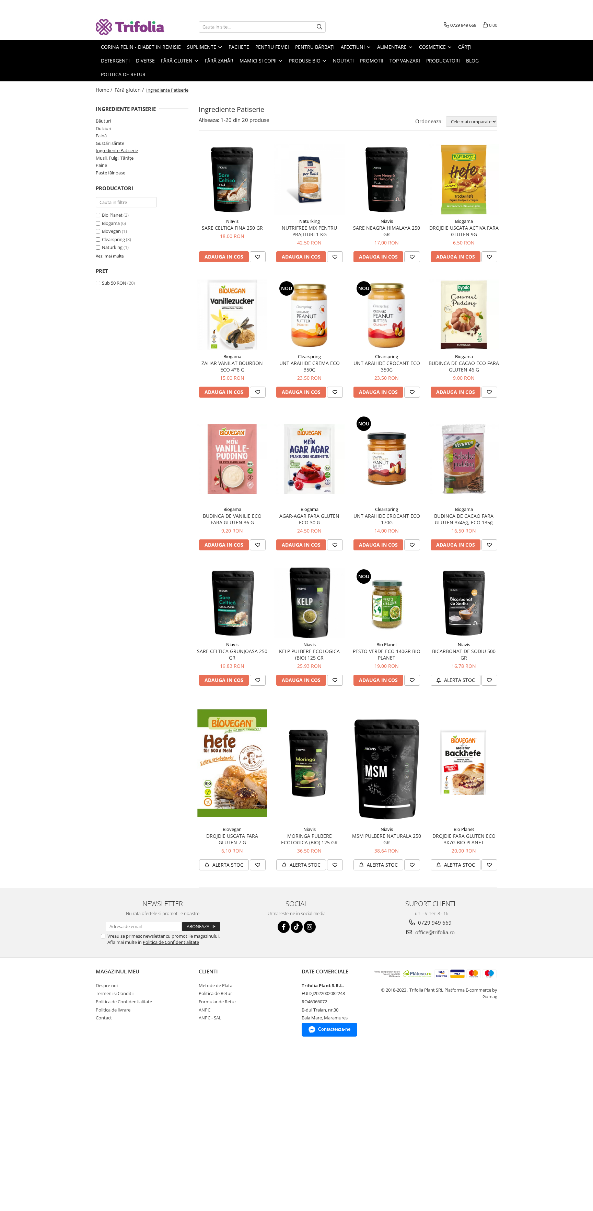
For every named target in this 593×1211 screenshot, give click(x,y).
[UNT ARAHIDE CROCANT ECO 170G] (386, 459)
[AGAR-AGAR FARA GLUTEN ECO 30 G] (309, 459)
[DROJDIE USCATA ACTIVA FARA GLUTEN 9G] (464, 179)
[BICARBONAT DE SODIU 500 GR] (464, 603)
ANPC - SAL (210, 1018)
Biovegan (111, 231)
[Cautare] (319, 27)
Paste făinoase (110, 173)
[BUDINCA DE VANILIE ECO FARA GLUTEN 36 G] (232, 459)
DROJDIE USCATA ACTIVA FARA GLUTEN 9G (464, 231)
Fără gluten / (130, 90)
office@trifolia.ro (434, 932)
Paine (101, 165)
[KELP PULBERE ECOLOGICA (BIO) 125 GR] (309, 603)
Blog (472, 60)
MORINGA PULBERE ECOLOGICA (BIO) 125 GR (309, 839)
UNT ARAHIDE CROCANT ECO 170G (386, 519)
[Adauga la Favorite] (258, 256)
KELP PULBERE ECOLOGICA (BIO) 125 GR (309, 654)
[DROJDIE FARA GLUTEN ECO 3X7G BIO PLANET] (464, 763)
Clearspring (113, 239)
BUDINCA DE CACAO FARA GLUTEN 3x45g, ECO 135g (463, 519)
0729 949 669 (434, 922)
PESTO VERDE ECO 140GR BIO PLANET (386, 654)
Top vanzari (404, 60)
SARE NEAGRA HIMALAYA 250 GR (386, 231)
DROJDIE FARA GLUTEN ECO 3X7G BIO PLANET (464, 839)
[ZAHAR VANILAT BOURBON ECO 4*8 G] (232, 314)
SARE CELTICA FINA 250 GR (232, 228)
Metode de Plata (215, 985)
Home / (105, 90)
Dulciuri (103, 128)
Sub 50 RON (114, 283)
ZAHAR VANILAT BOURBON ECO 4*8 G (232, 366)
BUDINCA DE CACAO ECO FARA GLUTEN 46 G (464, 366)
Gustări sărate (110, 143)
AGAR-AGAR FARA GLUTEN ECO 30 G (309, 519)
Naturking (112, 247)
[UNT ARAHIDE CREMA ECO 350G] (309, 314)
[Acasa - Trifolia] (130, 27)
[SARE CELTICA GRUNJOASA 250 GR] (232, 603)
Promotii (371, 60)
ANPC (204, 1010)
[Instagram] (310, 927)
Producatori (443, 60)
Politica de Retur (123, 74)
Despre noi (107, 985)
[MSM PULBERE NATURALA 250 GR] (386, 763)
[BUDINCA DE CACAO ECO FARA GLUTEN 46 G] (464, 314)
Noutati (343, 60)
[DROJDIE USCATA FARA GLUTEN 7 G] (232, 763)
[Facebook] (284, 927)
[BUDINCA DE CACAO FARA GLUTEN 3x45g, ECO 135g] (464, 459)
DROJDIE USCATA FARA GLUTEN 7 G (232, 839)
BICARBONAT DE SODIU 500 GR (464, 654)
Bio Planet (112, 215)
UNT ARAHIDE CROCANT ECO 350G (386, 366)
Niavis (232, 221)
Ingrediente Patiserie (117, 150)
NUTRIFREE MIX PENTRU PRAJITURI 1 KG (309, 231)
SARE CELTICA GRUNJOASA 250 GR (232, 654)
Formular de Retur (217, 1001)
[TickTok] (297, 927)
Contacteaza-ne (334, 1029)
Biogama (111, 223)
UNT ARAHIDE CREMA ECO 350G (309, 366)
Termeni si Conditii (114, 993)
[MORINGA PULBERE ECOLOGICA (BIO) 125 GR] (309, 763)
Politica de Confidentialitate (171, 942)
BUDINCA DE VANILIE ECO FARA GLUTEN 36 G (232, 519)
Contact (104, 1018)
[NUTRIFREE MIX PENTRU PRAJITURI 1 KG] (309, 179)
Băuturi (103, 121)
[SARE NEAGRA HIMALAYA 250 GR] (386, 179)
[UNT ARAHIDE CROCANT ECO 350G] (386, 314)
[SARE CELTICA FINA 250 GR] (232, 179)
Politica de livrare (113, 1010)
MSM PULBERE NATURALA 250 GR (386, 839)
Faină (101, 136)
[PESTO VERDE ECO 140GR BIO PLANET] (386, 603)
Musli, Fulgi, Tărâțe (114, 158)
